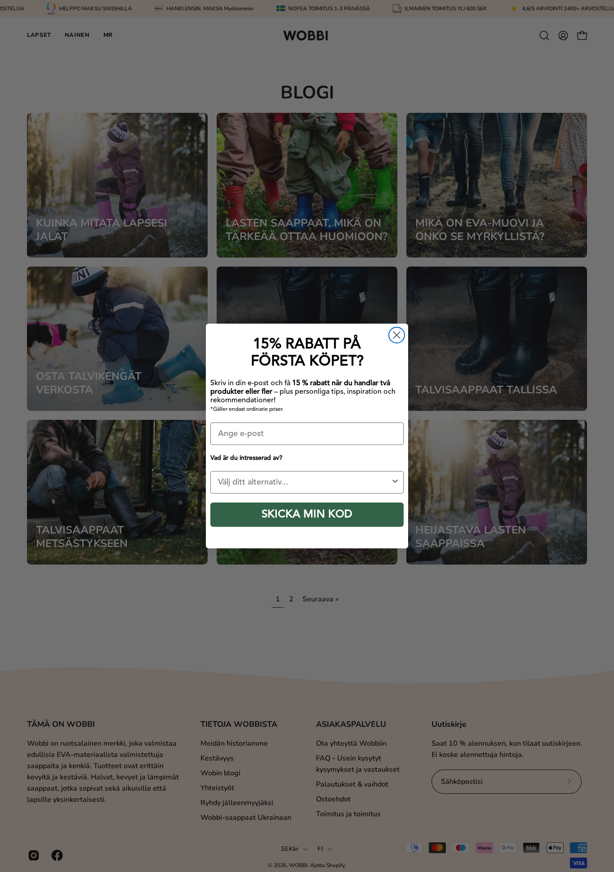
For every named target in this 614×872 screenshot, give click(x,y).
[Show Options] (395, 482)
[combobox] (304, 482)
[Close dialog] (397, 335)
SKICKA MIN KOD (307, 514)
